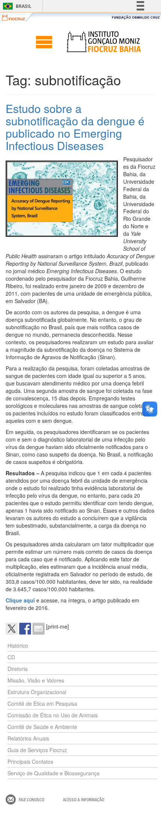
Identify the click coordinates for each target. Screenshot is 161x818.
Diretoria (17, 668)
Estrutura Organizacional (36, 692)
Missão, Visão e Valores (35, 680)
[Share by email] (39, 629)
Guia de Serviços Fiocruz (37, 750)
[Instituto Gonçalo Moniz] (103, 41)
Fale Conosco (31, 799)
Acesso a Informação (83, 799)
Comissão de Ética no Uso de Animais (52, 715)
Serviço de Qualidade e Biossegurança (53, 773)
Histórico (17, 645)
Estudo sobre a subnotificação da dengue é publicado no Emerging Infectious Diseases (75, 126)
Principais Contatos (30, 761)
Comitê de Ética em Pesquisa (42, 703)
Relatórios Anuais (28, 738)
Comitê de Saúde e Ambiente (42, 726)
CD (11, 657)
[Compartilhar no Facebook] (25, 629)
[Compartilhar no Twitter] (12, 629)
